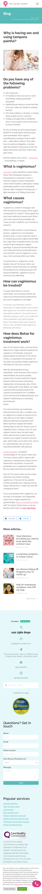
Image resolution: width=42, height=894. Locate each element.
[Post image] (8, 540)
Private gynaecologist (12, 825)
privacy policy (31, 884)
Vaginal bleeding (10, 804)
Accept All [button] (22, 889)
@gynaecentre (21, 667)
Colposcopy (8, 810)
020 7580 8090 (29, 508)
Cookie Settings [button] (9, 889)
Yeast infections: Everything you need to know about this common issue (27, 540)
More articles (31, 599)
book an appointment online (27, 502)
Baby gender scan (10, 813)
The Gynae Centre (18, 4)
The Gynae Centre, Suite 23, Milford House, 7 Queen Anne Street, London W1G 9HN (21, 655)
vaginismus (33, 158)
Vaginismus (8, 172)
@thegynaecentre (21, 678)
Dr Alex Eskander (10, 452)
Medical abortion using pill (14, 816)
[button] (10, 518)
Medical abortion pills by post (16, 819)
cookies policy (18, 884)
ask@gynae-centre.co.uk (21, 643)
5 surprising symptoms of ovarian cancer (27, 555)
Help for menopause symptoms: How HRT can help (26, 587)
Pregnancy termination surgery (16, 822)
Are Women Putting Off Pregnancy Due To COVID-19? (27, 572)
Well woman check (11, 807)
